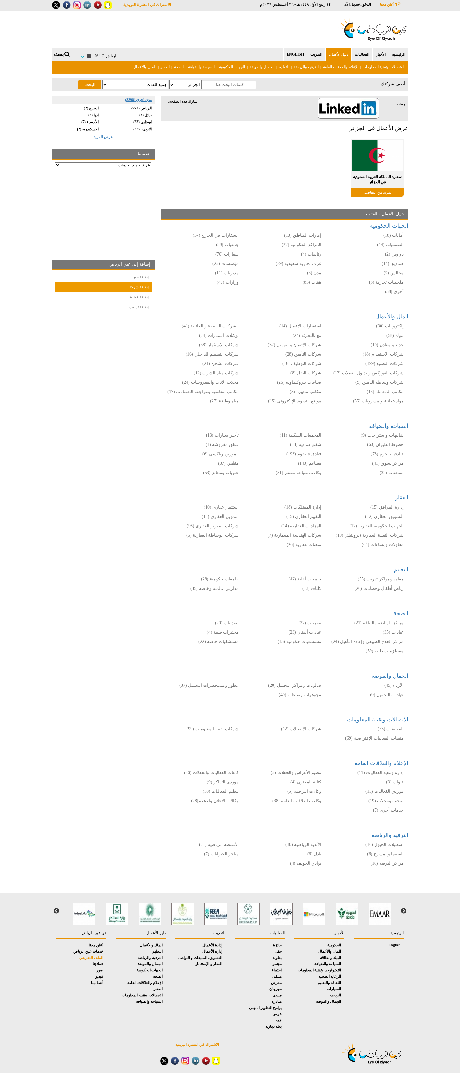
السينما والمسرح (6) (385, 854)
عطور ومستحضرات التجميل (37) (209, 685)
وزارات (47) (228, 282)
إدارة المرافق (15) (387, 507)
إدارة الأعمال (212, 945)
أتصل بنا (97, 982)
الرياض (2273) (141, 108)
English (295, 54)
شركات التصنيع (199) (384, 363)
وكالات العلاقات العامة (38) (296, 800)
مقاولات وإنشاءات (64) (383, 544)
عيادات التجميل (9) (387, 694)
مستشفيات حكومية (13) (299, 641)
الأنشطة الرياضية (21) (219, 844)
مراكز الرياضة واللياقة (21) (379, 622)
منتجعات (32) (392, 472)
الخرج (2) (91, 108)
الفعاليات (362, 54)
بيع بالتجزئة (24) (307, 335)
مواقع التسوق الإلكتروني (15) (294, 401)
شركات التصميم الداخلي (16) (212, 354)
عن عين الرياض (94, 933)
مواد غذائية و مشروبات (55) (378, 401)
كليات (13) (311, 588)
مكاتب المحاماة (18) (385, 391)
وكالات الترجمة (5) (304, 791)
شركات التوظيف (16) (301, 363)
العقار (165, 67)
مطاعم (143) (309, 463)
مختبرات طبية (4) (223, 632)
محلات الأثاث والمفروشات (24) (210, 382)
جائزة (277, 945)
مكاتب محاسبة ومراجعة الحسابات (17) (203, 391)
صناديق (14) (393, 263)
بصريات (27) (310, 622)
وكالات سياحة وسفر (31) (298, 472)
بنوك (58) (395, 335)
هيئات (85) (312, 282)
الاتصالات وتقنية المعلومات (383, 67)
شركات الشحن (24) (220, 363)
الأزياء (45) (394, 685)
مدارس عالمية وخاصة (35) (214, 588)
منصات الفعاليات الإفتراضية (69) (374, 738)
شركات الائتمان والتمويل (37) (294, 344)
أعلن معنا (387, 4)
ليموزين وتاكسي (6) (220, 454)
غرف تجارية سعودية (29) (298, 263)
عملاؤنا (98, 964)
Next (56, 911)
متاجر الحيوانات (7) (221, 854)
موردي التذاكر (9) (223, 782)
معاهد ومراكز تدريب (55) (381, 579)
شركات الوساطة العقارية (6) (212, 535)
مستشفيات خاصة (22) (218, 641)
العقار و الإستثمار (208, 964)
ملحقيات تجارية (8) (386, 282)
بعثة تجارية (273, 1026)
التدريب (316, 54)
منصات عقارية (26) (304, 544)
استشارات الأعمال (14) (300, 326)
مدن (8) (314, 273)
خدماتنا (144, 153)
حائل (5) (145, 115)
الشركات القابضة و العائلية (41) (210, 326)
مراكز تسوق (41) (388, 463)
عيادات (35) (393, 632)
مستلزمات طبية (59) (385, 651)
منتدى (277, 995)
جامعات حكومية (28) (220, 579)
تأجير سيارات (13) (222, 435)
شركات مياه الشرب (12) (216, 373)
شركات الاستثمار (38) (219, 344)
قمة (279, 1020)
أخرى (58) (394, 291)
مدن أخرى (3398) (138, 100)
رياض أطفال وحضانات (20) (379, 588)
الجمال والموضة (261, 67)
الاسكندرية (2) (88, 129)
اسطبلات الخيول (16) (384, 844)
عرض (277, 1014)
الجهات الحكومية (232, 67)
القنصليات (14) (390, 244)
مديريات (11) (227, 273)
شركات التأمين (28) (303, 354)
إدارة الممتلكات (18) (302, 507)
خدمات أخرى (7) (388, 810)
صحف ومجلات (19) (386, 800)
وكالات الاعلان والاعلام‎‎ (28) (214, 800)
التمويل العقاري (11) (220, 516)
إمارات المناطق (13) (302, 235)
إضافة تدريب (139, 307)
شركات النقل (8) (305, 373)
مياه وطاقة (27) (224, 401)
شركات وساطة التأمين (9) (379, 382)
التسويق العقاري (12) (384, 516)
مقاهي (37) (228, 463)
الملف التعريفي (91, 957)
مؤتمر (277, 964)
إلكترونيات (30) (390, 326)
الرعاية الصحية (330, 976)
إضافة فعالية (139, 297)
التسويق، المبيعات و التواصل (200, 957)
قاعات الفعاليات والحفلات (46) (211, 772)
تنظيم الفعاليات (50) (221, 791)
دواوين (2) (394, 254)
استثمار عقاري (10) (221, 507)
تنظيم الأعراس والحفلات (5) (296, 772)
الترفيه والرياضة (306, 67)
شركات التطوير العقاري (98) (213, 526)
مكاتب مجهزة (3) (305, 391)
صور (99, 970)
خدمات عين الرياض (88, 951)
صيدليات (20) (227, 622)
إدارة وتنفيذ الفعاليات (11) (380, 772)
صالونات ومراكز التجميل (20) (294, 685)
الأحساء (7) (90, 122)
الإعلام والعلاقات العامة (340, 67)
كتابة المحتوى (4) (305, 782)
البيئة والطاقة (330, 957)
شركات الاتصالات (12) (301, 728)
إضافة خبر (141, 277)
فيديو (99, 976)
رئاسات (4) (311, 254)
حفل (278, 951)
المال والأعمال (144, 67)
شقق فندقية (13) (305, 444)
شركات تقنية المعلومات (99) (213, 728)
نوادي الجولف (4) (305, 863)
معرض (276, 982)
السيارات (334, 989)
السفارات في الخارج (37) (216, 235)
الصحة (179, 67)
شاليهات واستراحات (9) (382, 435)
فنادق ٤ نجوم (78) (387, 454)
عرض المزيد (103, 136)
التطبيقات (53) (391, 728)
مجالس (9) (394, 273)
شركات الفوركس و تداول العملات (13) (368, 373)
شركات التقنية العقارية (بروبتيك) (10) (370, 535)
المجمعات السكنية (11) (300, 435)
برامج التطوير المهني (265, 1007)
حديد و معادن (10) (387, 344)
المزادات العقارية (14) (301, 526)
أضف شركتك (393, 84)
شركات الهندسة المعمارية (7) (294, 535)
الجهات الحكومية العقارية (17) (377, 526)
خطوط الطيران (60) (385, 444)
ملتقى (277, 976)
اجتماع (277, 970)
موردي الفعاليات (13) (384, 791)
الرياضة (335, 995)
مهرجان (275, 989)
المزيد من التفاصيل (377, 192)
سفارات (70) (227, 254)
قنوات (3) (395, 782)
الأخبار (381, 54)
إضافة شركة (139, 287)
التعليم (284, 67)
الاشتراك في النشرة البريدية (147, 4)
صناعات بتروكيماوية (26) (299, 382)
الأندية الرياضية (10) (303, 844)
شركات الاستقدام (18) (383, 354)
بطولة (277, 957)
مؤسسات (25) (225, 263)
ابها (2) (93, 115)
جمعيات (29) (227, 244)
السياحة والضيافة (201, 67)
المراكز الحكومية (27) (301, 244)
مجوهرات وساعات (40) (300, 694)
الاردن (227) (142, 129)
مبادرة (277, 1001)
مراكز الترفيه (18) (387, 863)
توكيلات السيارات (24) (219, 335)
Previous (404, 911)
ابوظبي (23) (142, 122)
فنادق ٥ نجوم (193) (303, 454)
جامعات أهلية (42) (305, 579)
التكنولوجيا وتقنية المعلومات (319, 970)
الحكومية (334, 945)
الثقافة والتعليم (329, 982)
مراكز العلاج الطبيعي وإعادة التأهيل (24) (367, 641)
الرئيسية (398, 54)
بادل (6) (314, 854)
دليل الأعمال (338, 54)
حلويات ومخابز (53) (221, 472)
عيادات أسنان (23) (305, 632)
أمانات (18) (393, 235)
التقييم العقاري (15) (303, 516)
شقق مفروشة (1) (222, 444)
